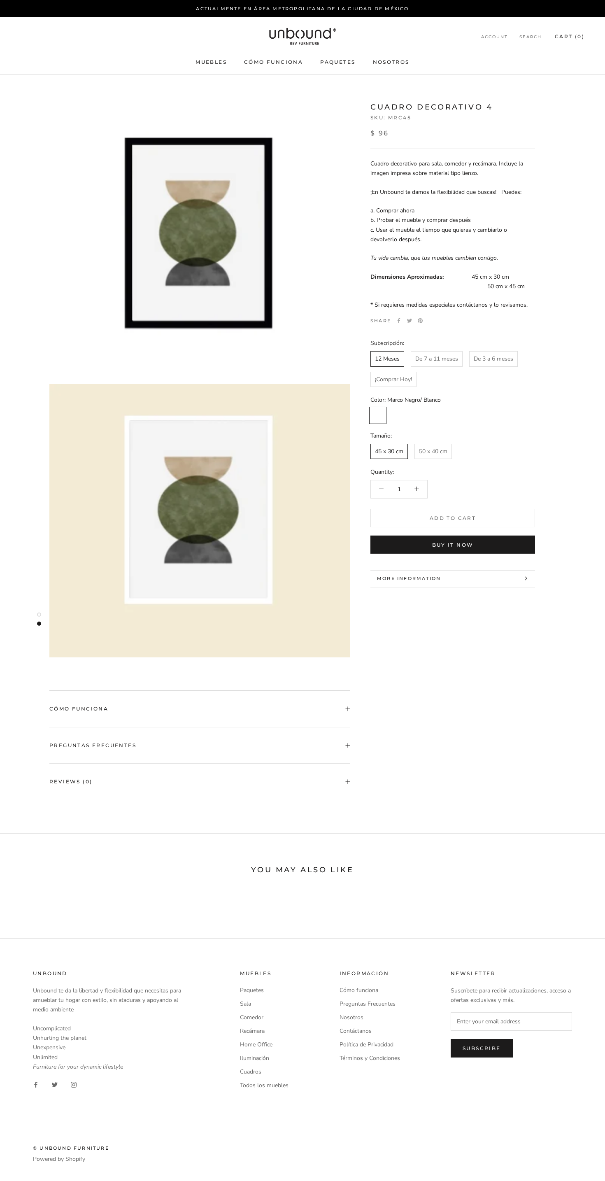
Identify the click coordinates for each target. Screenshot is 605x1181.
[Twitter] (409, 320)
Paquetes (337, 62)
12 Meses (387, 359)
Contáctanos (356, 1031)
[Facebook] (398, 320)
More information (409, 578)
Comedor (251, 1017)
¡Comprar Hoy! (393, 379)
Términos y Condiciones (370, 1058)
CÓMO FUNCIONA (78, 709)
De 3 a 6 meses (493, 359)
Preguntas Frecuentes (92, 745)
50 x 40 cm (433, 451)
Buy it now (453, 544)
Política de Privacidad (366, 1044)
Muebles (211, 62)
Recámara (252, 1031)
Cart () (569, 36)
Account (494, 37)
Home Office (256, 1044)
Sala (245, 1004)
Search (530, 37)
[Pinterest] (420, 320)
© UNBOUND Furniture (71, 1148)
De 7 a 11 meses (436, 359)
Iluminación (254, 1058)
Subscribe (482, 1048)
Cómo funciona (273, 62)
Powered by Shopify (59, 1159)
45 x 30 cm (389, 451)
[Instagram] (74, 1084)
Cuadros (250, 1072)
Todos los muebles (264, 1085)
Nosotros (391, 62)
